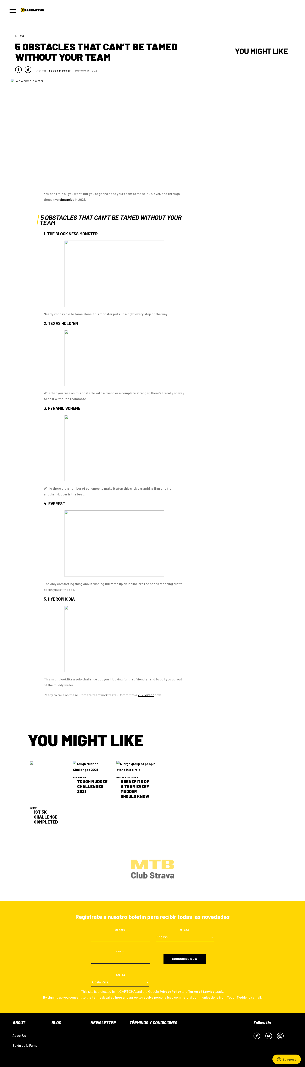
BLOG (56, 1022)
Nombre (120, 929)
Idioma (184, 929)
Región (120, 975)
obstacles (66, 199)
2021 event (146, 695)
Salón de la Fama (25, 1045)
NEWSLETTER (103, 1022)
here (118, 997)
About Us (19, 1035)
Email (120, 951)
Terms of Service (201, 991)
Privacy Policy (170, 991)
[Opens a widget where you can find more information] (286, 1060)
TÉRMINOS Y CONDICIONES (153, 1022)
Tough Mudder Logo (33, 10)
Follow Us (262, 1022)
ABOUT (18, 1022)
